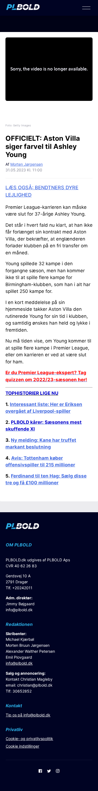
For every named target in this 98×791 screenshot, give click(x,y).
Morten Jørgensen (26, 164)
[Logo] (23, 8)
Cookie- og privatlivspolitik (29, 738)
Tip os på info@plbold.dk (28, 715)
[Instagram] (58, 771)
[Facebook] (40, 771)
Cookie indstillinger (22, 746)
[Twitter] (49, 771)
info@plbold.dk (19, 609)
